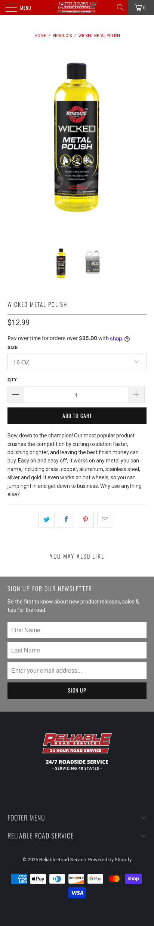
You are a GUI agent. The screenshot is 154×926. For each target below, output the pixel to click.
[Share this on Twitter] (46, 520)
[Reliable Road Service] (77, 7)
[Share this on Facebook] (66, 520)
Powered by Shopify (110, 859)
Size (12, 347)
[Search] (121, 7)
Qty (12, 379)
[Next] (139, 141)
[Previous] (14, 141)
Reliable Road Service (62, 859)
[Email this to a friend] (105, 520)
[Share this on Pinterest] (86, 520)
